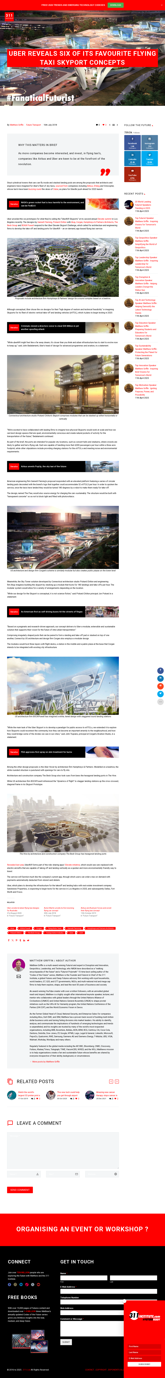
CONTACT (89, 1370)
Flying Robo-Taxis (54, 928)
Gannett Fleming (45, 222)
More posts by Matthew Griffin (46, 1061)
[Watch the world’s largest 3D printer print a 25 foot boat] (12, 1095)
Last (111, 1282)
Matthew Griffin (16, 125)
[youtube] (38, 1284)
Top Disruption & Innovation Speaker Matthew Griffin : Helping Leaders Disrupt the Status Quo (146, 283)
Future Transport (33, 125)
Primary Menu (158, 17)
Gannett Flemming (74, 928)
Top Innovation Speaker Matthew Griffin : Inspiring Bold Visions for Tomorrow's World (146, 370)
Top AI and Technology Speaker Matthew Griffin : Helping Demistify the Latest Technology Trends (146, 306)
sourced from (62, 186)
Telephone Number (69, 1297)
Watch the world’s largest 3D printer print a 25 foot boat (29, 1095)
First (62, 1282)
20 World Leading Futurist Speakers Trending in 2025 (143, 204)
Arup (73, 222)
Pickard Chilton (60, 222)
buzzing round (35, 189)
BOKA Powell (28, 225)
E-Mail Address (68, 1287)
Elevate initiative (72, 865)
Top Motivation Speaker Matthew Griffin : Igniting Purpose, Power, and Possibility (146, 390)
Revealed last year (15, 865)
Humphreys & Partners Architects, (99, 222)
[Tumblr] (20, 940)
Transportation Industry (54, 933)
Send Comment (20, 1189)
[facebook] (9, 1284)
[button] (111, 1081)
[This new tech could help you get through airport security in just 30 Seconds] (51, 1095)
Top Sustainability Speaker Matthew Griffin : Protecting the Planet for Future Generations (146, 351)
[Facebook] (9, 940)
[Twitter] (13, 940)
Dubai (55, 189)
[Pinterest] (16, 940)
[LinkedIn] (24, 940)
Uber (71, 933)
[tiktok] (26, 1284)
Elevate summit (105, 219)
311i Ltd (26, 1370)
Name (63, 1273)
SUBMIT (66, 1342)
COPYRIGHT (101, 1370)
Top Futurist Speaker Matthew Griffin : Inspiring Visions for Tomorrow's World (146, 223)
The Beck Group (34, 933)
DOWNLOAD (115, 5)
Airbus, (90, 186)
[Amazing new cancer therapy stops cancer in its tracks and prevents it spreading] (90, 1095)
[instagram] (15, 1284)
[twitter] (32, 1284)
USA (81, 933)
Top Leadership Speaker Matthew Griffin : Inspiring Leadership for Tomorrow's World (146, 262)
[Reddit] (28, 940)
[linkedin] (21, 1284)
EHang (97, 186)
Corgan (79, 222)
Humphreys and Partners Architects (100, 928)
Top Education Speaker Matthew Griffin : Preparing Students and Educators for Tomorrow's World (145, 329)
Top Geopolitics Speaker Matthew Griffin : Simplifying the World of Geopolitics (146, 243)
